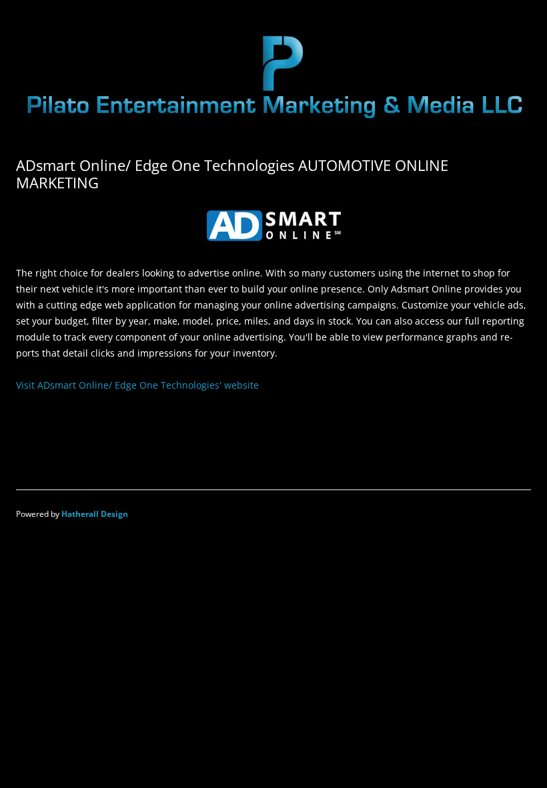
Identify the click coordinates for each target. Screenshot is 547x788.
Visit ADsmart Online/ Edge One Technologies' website (137, 385)
